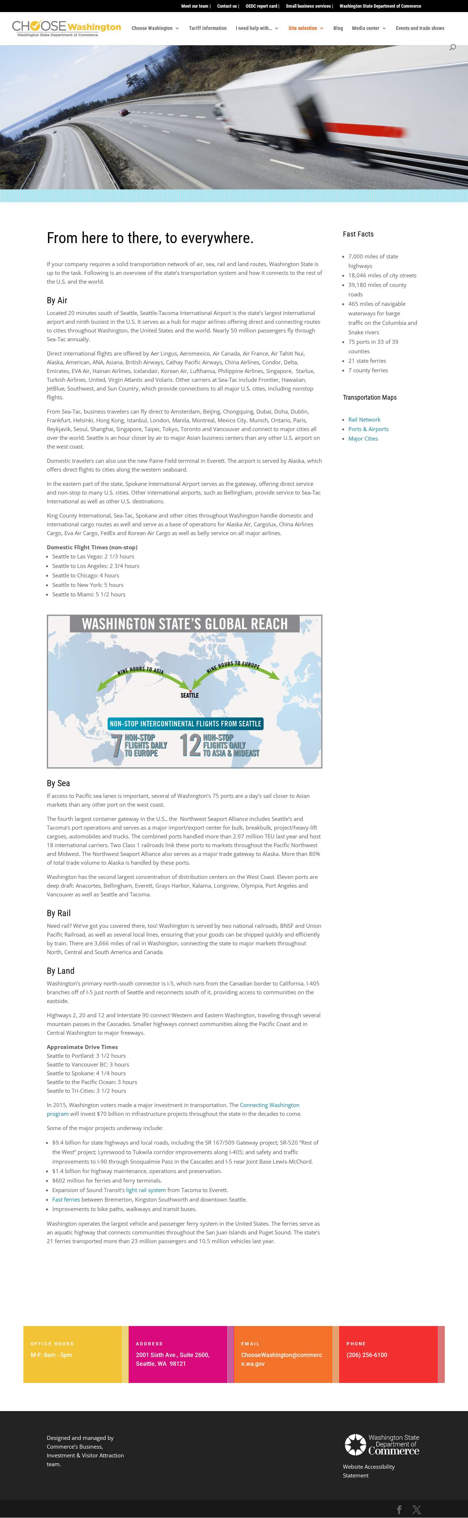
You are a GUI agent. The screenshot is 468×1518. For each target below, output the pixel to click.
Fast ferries (66, 1199)
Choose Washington (152, 28)
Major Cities (363, 438)
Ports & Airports (368, 429)
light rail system (145, 1190)
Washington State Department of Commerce (380, 6)
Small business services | (309, 6)
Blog (338, 28)
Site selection (302, 28)
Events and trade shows (420, 28)
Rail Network (364, 419)
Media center (366, 28)
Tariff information (208, 28)
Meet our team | (196, 6)
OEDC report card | (262, 6)
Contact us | (228, 6)
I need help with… (254, 28)
